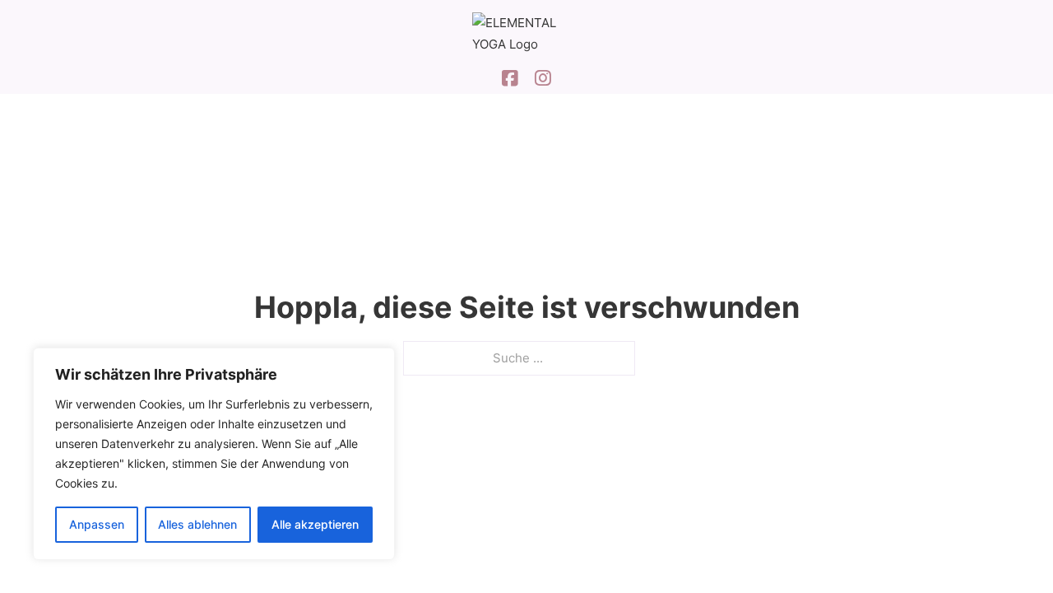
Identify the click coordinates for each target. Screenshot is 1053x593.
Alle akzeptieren (315, 524)
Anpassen (96, 524)
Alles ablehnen (197, 524)
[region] (214, 454)
